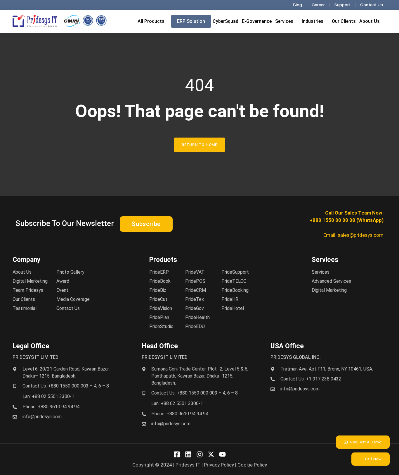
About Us (369, 21)
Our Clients (344, 21)
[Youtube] (222, 454)
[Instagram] (199, 454)
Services (284, 21)
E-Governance (257, 21)
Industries (312, 21)
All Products (151, 21)
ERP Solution (191, 21)
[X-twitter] (211, 454)
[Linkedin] (188, 454)
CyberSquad (225, 21)
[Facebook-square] (177, 454)
